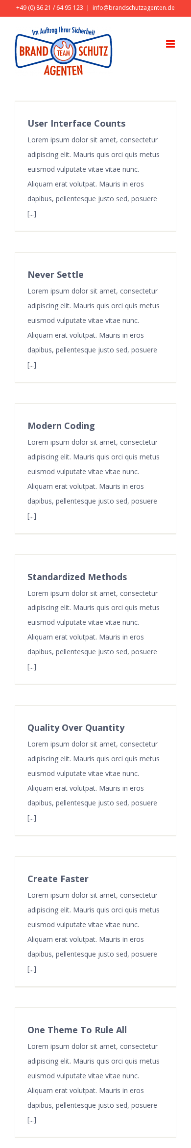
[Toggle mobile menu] (171, 44)
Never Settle (55, 274)
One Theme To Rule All (77, 1030)
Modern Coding (61, 425)
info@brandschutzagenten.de (134, 7)
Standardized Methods (77, 577)
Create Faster (58, 878)
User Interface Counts (76, 123)
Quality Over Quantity (75, 727)
